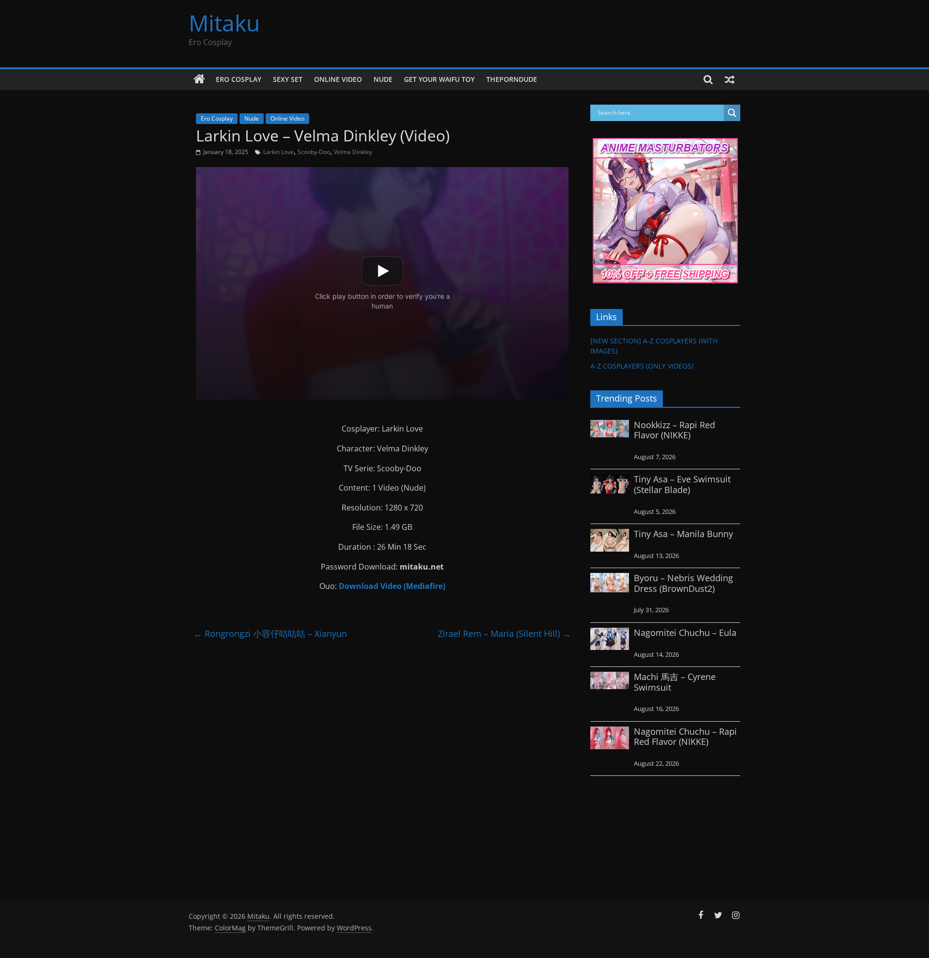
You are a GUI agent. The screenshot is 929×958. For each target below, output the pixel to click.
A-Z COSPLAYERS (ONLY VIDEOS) (641, 366)
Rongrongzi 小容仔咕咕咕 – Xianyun (270, 633)
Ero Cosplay (238, 79)
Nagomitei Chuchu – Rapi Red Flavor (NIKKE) (685, 737)
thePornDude (511, 79)
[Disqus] (382, 766)
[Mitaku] (199, 79)
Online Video (338, 79)
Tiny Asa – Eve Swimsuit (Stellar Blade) (682, 484)
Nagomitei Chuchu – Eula (685, 632)
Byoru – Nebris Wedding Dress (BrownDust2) (683, 583)
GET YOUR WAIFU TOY (439, 79)
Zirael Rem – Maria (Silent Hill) (504, 633)
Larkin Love (278, 152)
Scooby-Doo (314, 152)
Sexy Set (287, 79)
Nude (383, 79)
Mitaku (224, 23)
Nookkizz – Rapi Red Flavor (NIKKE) (674, 430)
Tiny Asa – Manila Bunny (683, 534)
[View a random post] (729, 79)
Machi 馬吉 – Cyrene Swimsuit (675, 682)
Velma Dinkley (353, 152)
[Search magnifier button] (732, 113)
